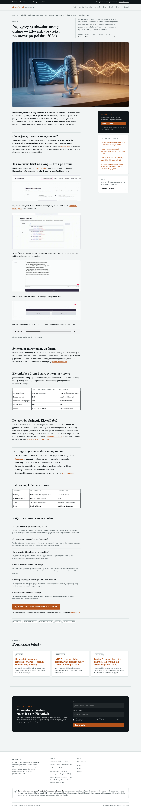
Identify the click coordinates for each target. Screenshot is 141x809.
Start (74, 7)
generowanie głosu (46, 622)
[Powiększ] (78, 178)
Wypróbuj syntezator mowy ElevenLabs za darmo (36, 606)
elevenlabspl (23, 7)
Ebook (118, 7)
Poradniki (97, 7)
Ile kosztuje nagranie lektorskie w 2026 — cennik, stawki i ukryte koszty (113, 144)
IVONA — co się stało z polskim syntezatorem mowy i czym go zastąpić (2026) (113, 151)
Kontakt (79, 772)
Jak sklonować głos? (56, 768)
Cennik (111, 7)
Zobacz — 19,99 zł (108, 188)
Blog (104, 7)
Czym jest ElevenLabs (85, 7)
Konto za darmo (107, 124)
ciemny (125, 7)
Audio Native (67, 473)
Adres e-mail (78, 710)
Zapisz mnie (80, 725)
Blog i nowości (81, 762)
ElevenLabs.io (40, 168)
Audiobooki (20, 459)
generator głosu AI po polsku (37, 439)
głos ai (58, 622)
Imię (74, 701)
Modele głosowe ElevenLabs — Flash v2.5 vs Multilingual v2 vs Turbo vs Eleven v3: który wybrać (112, 166)
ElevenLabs (65, 146)
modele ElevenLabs (54, 436)
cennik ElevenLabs (59, 361)
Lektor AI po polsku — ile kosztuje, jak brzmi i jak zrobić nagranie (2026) (112, 159)
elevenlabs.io (124, 2)
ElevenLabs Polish (30, 622)
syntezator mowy (69, 622)
